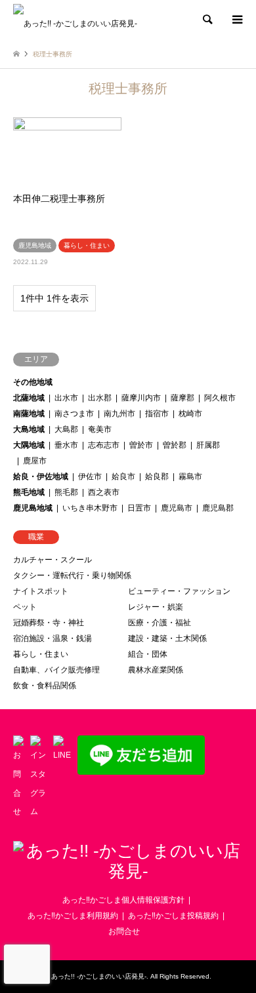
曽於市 (141, 445)
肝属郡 (208, 445)
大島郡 (66, 429)
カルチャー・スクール (52, 559)
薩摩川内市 (141, 397)
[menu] (236, 19)
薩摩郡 (182, 397)
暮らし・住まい (40, 654)
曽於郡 (174, 445)
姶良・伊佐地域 (40, 476)
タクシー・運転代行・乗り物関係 (72, 575)
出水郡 (100, 397)
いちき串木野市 (89, 508)
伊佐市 (90, 476)
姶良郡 (157, 476)
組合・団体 (147, 654)
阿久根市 (220, 397)
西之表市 (103, 492)
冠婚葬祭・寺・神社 (48, 622)
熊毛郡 (66, 492)
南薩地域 (29, 413)
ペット (25, 607)
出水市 (66, 397)
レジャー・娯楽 (155, 607)
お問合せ (124, 931)
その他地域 (33, 382)
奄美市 (100, 429)
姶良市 (123, 476)
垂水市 (66, 445)
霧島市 (190, 476)
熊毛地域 (29, 492)
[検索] (206, 19)
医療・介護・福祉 (159, 622)
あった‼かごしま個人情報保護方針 (123, 900)
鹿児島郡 (218, 508)
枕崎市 (190, 413)
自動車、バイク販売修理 (56, 669)
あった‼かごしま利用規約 (73, 915)
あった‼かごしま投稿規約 (173, 915)
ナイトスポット (40, 591)
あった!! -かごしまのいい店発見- (98, 976)
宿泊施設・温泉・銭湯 (52, 638)
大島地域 (29, 429)
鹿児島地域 (33, 508)
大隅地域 (29, 445)
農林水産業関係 (155, 669)
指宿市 (157, 413)
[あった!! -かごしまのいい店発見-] (75, 19)
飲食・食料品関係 (44, 685)
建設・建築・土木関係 (167, 638)
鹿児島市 (176, 508)
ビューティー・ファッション (179, 591)
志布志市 (103, 445)
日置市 (139, 508)
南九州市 (119, 413)
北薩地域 (29, 397)
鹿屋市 (35, 460)
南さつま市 (74, 413)
